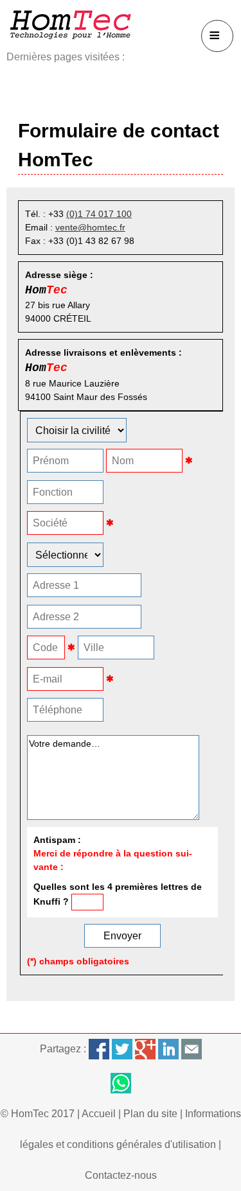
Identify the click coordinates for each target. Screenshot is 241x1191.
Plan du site (150, 1113)
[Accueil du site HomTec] (70, 24)
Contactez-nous (121, 1175)
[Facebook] (99, 1048)
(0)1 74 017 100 (99, 214)
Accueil (99, 1113)
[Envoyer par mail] (191, 1048)
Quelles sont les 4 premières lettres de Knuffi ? (117, 894)
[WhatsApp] (120, 1083)
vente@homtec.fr (90, 227)
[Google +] (145, 1048)
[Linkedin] (168, 1048)
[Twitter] (122, 1048)
